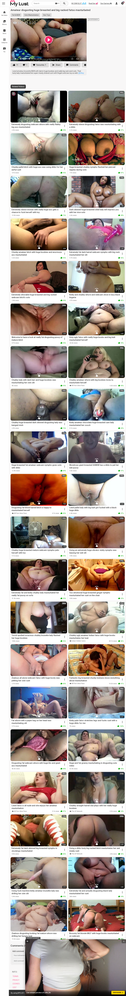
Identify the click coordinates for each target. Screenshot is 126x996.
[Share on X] (82, 21)
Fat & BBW (16, 15)
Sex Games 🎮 (106, 3)
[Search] (64, 3)
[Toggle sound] (27, 941)
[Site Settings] (122, 3)
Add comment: (18, 951)
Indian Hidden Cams (79, 641)
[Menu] (116, 3)
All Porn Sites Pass (78, 385)
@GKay (81, 73)
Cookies (16, 984)
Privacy (16, 980)
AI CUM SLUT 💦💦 (78, 3)
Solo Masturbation (31, 15)
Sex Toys (46, 15)
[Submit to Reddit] (77, 21)
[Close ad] (124, 941)
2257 (14, 987)
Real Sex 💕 (93, 3)
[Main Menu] (3, 3)
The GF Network (77, 811)
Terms (15, 976)
